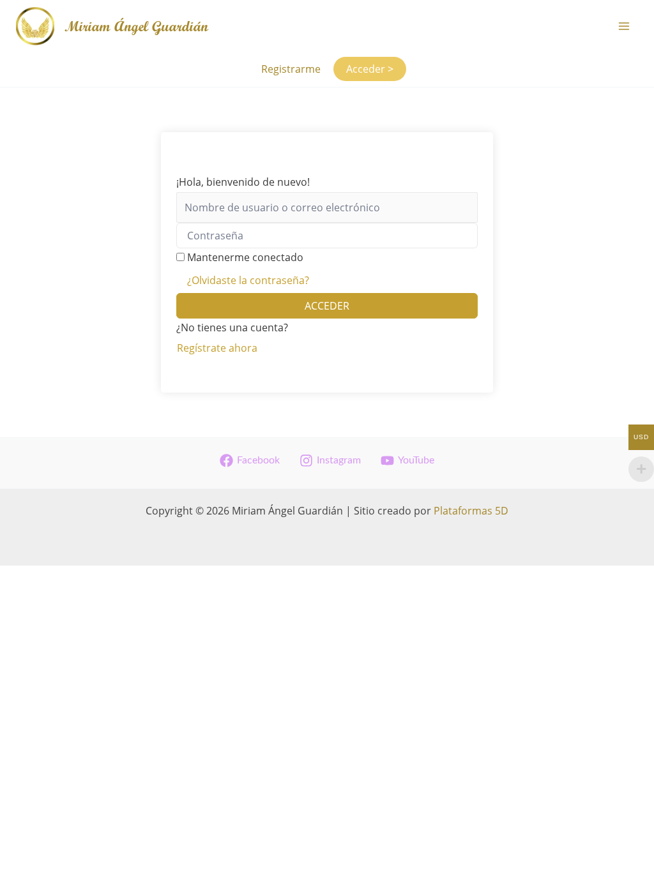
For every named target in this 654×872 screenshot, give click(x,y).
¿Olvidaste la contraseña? (248, 280)
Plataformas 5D (471, 511)
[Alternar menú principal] (624, 26)
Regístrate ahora (217, 348)
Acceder (327, 306)
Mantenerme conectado (245, 257)
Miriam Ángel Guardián (136, 26)
